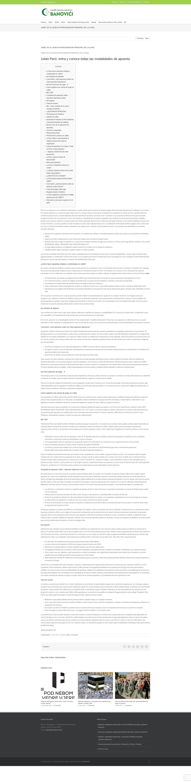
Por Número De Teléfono (55, 114)
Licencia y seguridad (53, 130)
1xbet (147, 273)
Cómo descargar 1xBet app (56, 189)
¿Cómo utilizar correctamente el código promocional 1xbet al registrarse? (57, 140)
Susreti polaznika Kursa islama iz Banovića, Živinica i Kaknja (119, 744)
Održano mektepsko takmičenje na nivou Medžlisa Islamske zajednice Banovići (123, 726)
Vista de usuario (52, 103)
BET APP (49, 92)
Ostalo (68, 635)
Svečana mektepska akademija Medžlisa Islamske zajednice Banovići (123, 732)
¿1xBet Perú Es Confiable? (56, 176)
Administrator (46, 635)
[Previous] (42, 689)
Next (147, 38)
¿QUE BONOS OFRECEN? (56, 111)
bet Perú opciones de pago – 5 (57, 84)
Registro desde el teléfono (55, 192)
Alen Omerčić (86, 761)
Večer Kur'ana (103, 749)
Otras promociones (53, 133)
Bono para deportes (53, 162)
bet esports (50, 100)
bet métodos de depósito (55, 76)
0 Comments (74, 635)
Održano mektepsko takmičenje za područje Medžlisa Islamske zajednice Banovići (120, 738)
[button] (125, 22)
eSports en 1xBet (52, 117)
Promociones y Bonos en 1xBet (57, 135)
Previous (140, 38)
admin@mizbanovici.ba (54, 730)
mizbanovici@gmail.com (48, 2)
